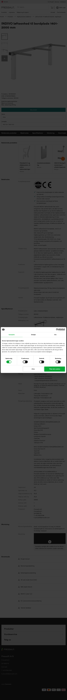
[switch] (25, 361)
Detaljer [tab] (33, 334)
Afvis (33, 369)
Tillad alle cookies (54, 369)
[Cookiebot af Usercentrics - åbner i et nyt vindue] (57, 329)
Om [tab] (55, 334)
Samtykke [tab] (12, 334)
